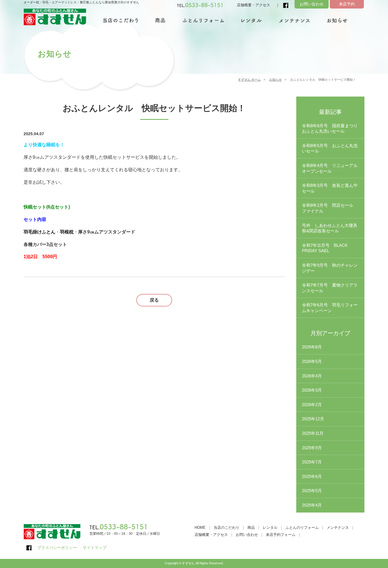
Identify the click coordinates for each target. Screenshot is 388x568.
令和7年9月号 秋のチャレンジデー (330, 268)
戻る (154, 300)
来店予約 (347, 4)
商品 (251, 527)
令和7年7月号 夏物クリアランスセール (330, 288)
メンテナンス (338, 527)
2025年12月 (313, 418)
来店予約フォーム (280, 534)
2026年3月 (312, 390)
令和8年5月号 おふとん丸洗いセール (330, 148)
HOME (200, 527)
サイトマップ (95, 547)
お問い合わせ (312, 4)
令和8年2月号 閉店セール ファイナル (330, 208)
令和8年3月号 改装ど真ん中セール (330, 188)
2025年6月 (312, 476)
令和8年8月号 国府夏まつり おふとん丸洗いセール (332, 128)
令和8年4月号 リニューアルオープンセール (330, 168)
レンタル (270, 527)
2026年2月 (312, 404)
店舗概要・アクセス (253, 5)
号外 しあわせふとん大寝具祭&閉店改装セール (329, 228)
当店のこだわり (226, 527)
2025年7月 (312, 462)
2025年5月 (312, 490)
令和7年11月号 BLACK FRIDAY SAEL (325, 248)
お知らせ (275, 79)
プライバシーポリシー (57, 547)
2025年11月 (313, 433)
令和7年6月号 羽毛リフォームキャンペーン (330, 307)
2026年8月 (312, 346)
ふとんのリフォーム (302, 527)
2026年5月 (312, 361)
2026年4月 (312, 375)
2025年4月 (312, 505)
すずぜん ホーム (249, 79)
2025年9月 (312, 447)
